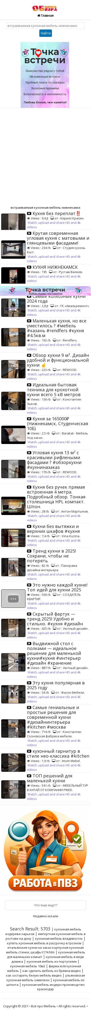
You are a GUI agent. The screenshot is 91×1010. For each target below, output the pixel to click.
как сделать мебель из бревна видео (52, 971)
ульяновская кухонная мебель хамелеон (46, 977)
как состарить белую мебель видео (34, 975)
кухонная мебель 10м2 (27, 966)
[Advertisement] (45, 156)
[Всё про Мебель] (45, 6)
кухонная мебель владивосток (59, 938)
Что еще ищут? (45, 905)
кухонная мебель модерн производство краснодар (53, 986)
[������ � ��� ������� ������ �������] (46, 849)
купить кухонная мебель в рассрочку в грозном (44, 943)
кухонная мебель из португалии (52, 961)
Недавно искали (45, 916)
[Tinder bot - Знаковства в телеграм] (45, 73)
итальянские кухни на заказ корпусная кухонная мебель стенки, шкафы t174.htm (45, 949)
